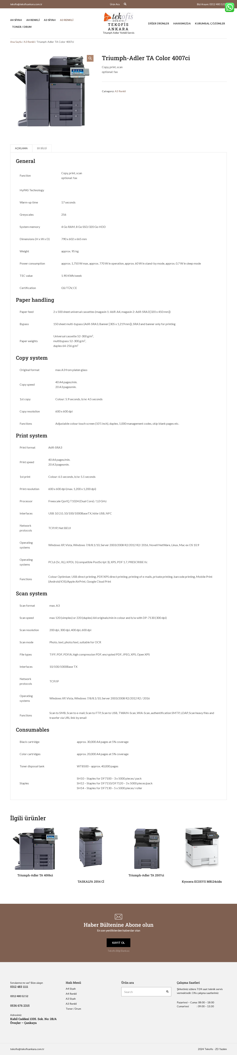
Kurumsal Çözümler (210, 23)
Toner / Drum (22, 26)
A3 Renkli (66, 19)
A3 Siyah (50, 19)
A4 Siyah (16, 19)
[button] (90, 58)
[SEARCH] (167, 991)
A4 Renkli (33, 19)
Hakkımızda (182, 23)
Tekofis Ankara (118, 26)
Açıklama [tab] (21, 148)
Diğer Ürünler (158, 23)
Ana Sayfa (16, 41)
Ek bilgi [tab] (42, 148)
